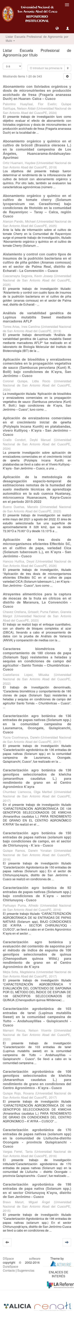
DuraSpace (10, 1266)
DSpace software (21, 1258)
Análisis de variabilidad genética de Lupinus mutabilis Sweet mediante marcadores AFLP (37, 317)
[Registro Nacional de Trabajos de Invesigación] (53, 1306)
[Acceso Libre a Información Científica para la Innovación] (18, 1306)
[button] (57, 28)
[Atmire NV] (60, 1263)
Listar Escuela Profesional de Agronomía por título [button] (37, 38)
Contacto (9, 1270)
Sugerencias (25, 1270)
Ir (68, 68)
